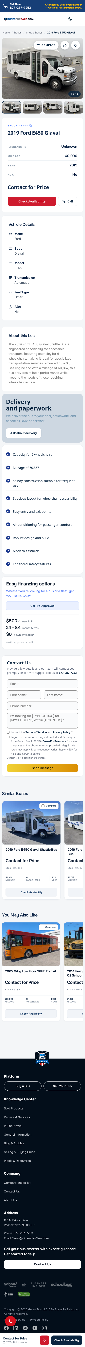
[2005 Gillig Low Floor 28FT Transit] (31, 944)
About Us (10, 1200)
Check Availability (32, 201)
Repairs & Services (17, 1117)
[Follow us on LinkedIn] (15, 1328)
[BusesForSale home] (19, 19)
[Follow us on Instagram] (44, 1328)
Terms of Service (36, 732)
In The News (13, 1126)
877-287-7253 (20, 7)
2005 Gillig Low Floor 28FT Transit (30, 971)
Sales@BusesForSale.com (30, 1238)
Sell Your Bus (62, 1086)
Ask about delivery (23, 433)
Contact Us (12, 1191)
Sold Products (14, 1108)
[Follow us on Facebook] (6, 1328)
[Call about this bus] (44, 1340)
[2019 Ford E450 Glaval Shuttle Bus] (31, 823)
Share (64, 45)
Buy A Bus (23, 1086)
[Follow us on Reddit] (25, 1328)
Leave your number (71, 4)
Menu (79, 19)
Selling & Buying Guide (19, 1152)
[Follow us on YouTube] (34, 1328)
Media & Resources (17, 1161)
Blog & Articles (14, 1143)
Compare (48, 45)
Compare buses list (17, 1183)
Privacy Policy (61, 732)
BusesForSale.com (54, 741)
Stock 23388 (18, 125)
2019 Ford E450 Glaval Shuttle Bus (31, 850)
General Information (17, 1135)
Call (70, 19)
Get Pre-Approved (42, 605)
